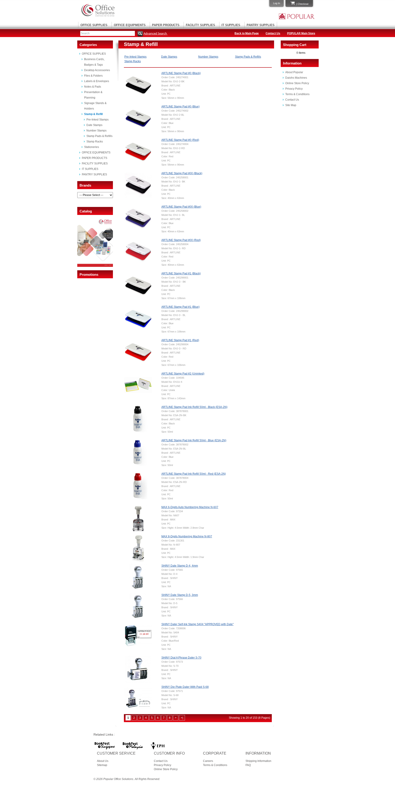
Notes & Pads (92, 86)
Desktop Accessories (97, 70)
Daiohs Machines (296, 77)
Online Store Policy (297, 83)
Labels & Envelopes (96, 81)
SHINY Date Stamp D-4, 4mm (179, 565)
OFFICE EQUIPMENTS (130, 25)
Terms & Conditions (297, 94)
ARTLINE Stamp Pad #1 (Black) (181, 273)
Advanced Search (156, 33)
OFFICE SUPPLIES (93, 25)
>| (182, 717)
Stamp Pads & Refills (99, 136)
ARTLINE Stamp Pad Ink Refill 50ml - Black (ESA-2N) (194, 407)
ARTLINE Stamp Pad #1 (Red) (180, 340)
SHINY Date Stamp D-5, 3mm (179, 595)
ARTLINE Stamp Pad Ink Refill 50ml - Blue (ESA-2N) (193, 440)
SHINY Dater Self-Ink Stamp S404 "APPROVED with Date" (197, 624)
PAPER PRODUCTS (165, 25)
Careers (208, 761)
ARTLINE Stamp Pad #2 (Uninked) (182, 373)
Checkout (303, 4)
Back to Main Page (247, 33)
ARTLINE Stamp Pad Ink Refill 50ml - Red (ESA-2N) (193, 473)
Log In (276, 3)
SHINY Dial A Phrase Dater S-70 (181, 657)
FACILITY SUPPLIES (200, 25)
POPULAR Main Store (301, 33)
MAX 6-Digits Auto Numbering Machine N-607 (189, 507)
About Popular (294, 72)
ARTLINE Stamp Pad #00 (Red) (181, 240)
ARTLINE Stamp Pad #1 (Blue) (180, 306)
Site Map (290, 105)
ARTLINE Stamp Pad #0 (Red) (180, 140)
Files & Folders (93, 75)
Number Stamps (96, 130)
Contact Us (273, 33)
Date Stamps (94, 125)
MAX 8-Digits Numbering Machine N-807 (186, 536)
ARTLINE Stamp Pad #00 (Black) (181, 173)
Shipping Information (258, 761)
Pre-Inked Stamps (97, 119)
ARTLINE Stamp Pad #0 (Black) (181, 73)
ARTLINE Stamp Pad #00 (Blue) (181, 206)
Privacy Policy (294, 88)
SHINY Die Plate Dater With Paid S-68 (185, 687)
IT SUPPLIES (231, 25)
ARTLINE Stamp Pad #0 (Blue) (180, 106)
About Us (102, 761)
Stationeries (91, 147)
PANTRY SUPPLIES (261, 25)
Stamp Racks (94, 141)
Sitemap (102, 765)
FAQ (248, 765)
